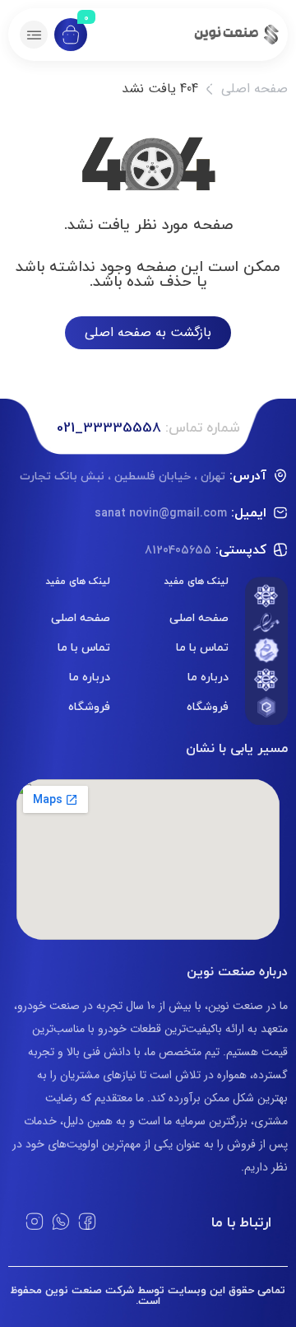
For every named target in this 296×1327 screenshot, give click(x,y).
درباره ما (208, 676)
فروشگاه (208, 706)
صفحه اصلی (254, 88)
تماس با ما (202, 647)
